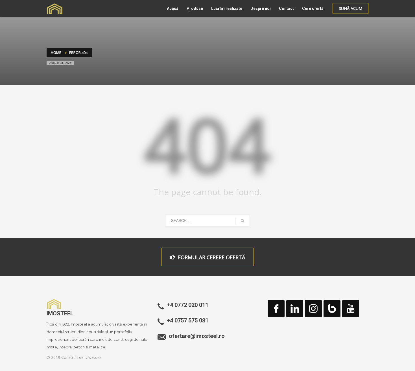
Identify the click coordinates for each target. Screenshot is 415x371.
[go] (242, 221)
